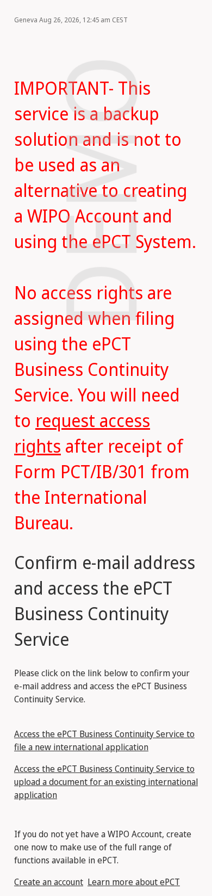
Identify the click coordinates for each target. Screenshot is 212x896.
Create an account (48, 882)
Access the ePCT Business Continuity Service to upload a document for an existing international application (106, 782)
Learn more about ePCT (134, 882)
